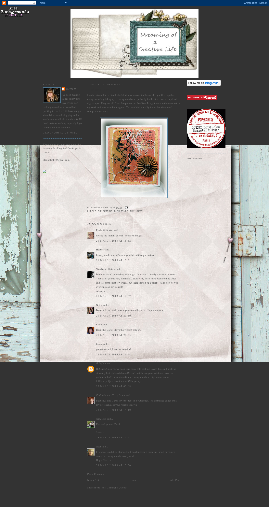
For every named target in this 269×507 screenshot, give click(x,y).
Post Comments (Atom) (114, 487)
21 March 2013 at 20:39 (113, 315)
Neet (98, 446)
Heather (100, 249)
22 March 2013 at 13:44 (113, 354)
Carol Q (71, 89)
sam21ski (101, 418)
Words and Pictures (106, 269)
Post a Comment (96, 474)
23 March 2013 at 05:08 (113, 386)
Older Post (174, 480)
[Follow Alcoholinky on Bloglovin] (204, 85)
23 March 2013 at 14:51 (113, 437)
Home (134, 480)
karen (99, 344)
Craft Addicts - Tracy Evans (110, 395)
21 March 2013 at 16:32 (113, 240)
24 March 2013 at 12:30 (113, 465)
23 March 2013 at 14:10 (113, 410)
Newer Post (93, 480)
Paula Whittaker (104, 230)
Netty (99, 305)
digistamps (121, 211)
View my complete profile (60, 133)
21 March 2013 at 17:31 (113, 260)
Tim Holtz (136, 211)
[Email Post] (126, 207)
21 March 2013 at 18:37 (113, 296)
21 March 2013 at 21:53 (113, 335)
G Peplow (101, 363)
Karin (99, 324)
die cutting (105, 211)
